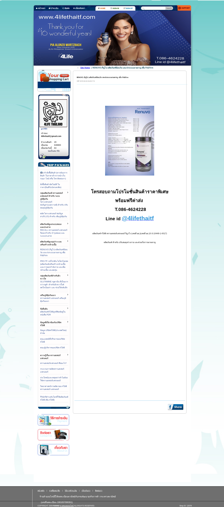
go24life (44, 129)
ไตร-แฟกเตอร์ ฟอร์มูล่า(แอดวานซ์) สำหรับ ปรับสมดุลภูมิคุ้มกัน (54, 205)
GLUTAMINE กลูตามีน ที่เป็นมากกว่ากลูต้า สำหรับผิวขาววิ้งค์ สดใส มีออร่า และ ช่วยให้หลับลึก (54, 285)
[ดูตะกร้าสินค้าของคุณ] (64, 76)
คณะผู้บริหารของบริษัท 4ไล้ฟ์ (52, 348)
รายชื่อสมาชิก (54, 491)
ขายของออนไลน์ (67, 506)
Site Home (85, 68)
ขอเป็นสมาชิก (54, 151)
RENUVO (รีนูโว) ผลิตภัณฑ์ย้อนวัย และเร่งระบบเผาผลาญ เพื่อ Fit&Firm (53, 252)
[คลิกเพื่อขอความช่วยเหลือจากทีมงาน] (183, 8)
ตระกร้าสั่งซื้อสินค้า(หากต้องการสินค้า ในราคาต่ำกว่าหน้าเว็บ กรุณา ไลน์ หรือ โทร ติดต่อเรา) (53, 176)
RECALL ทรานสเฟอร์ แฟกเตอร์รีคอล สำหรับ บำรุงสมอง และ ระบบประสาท (53, 233)
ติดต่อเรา (53, 434)
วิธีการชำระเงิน (53, 420)
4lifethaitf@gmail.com (51, 136)
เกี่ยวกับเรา (53, 449)
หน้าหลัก (41, 491)
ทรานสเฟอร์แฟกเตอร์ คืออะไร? (53, 363)
